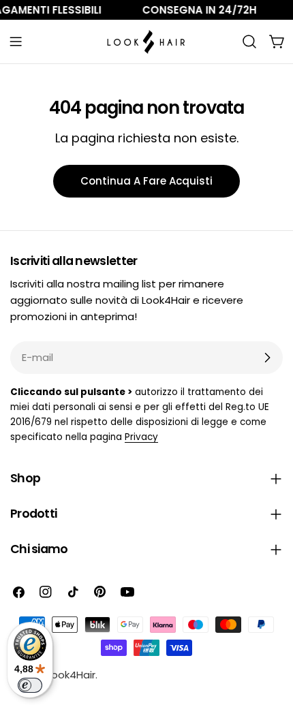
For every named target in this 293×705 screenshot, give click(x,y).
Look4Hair (71, 675)
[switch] (30, 685)
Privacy (141, 436)
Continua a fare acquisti (146, 181)
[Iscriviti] (267, 357)
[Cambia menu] (15, 41)
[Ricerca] (249, 41)
